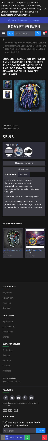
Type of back (10, 144)
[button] (28, 110)
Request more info (25, 163)
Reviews (24, 174)
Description (10, 174)
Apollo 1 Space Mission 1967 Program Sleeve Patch (35, 250)
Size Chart (25, 169)
